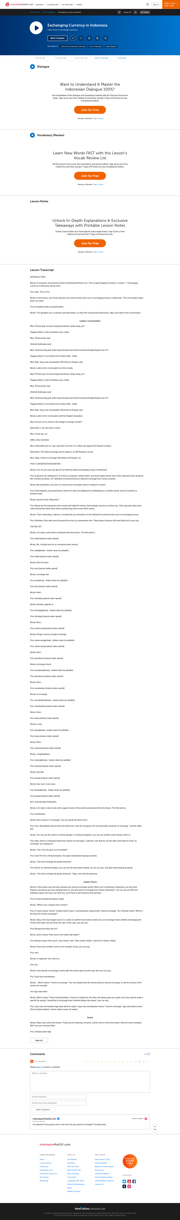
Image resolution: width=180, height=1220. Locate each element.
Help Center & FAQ (102, 1159)
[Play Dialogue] (32, 66)
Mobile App (44, 1181)
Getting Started (101, 1163)
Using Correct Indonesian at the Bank (73, 46)
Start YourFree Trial (169, 4)
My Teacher (67, 5)
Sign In (156, 4)
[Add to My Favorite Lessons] (81, 38)
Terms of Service (114, 1215)
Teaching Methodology (103, 1177)
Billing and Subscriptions (104, 1166)
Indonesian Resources (48, 1174)
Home (42, 1159)
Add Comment (43, 1110)
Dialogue (39, 58)
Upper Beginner (111, 46)
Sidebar (146, 12)
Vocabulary (52, 5)
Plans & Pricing (73, 1174)
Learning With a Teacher (104, 1181)
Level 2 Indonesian (49, 12)
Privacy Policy (119, 1213)
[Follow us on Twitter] (124, 1181)
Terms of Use (131, 1213)
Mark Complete (58, 38)
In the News (72, 1177)
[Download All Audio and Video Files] (105, 38)
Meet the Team (73, 1166)
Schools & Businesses (75, 1184)
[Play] (32, 135)
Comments (121, 58)
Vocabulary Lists (46, 1170)
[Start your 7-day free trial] (130, 1161)
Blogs (69, 1188)
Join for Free (90, 110)
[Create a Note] (89, 38)
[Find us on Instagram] (129, 1186)
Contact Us (99, 1184)
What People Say (74, 1170)
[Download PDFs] (97, 38)
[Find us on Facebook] (134, 1181)
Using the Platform (102, 1174)
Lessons (39, 5)
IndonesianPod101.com (105, 1213)
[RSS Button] (32, 1061)
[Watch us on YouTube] (129, 1181)
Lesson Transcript (101, 58)
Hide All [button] (38, 1040)
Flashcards (44, 1166)
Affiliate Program (73, 1191)
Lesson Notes (80, 58)
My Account (99, 1170)
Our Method (72, 1159)
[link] (119, 12)
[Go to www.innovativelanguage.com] (90, 1208)
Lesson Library (34, 12)
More (79, 5)
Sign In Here (98, 118)
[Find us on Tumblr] (124, 1186)
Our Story (71, 1163)
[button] (147, 4)
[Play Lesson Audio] (36, 27)
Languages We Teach (75, 1181)
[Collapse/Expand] (90, 1054)
